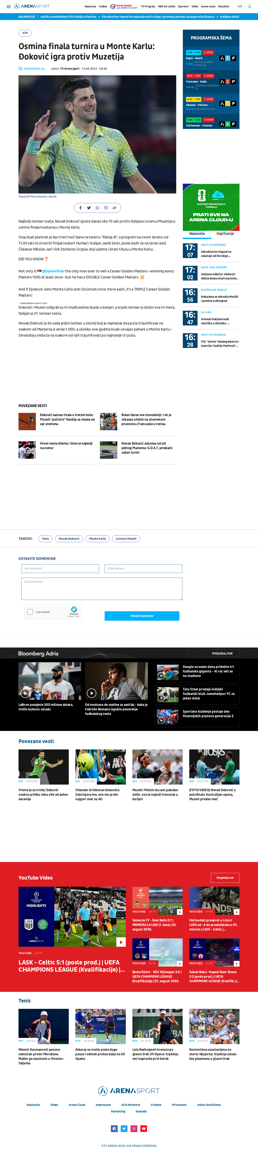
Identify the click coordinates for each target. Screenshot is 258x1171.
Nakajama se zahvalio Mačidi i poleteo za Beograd (219, 299)
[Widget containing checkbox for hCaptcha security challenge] (52, 612)
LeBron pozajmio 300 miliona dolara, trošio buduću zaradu (46, 707)
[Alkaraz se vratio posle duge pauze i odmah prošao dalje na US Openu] (100, 1026)
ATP (25, 33)
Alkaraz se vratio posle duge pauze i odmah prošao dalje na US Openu (100, 1054)
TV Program (148, 6)
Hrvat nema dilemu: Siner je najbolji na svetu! (66, 445)
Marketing (118, 1111)
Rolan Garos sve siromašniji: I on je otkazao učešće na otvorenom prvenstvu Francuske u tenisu (146, 419)
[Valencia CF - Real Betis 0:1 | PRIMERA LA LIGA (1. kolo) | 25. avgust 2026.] (157, 901)
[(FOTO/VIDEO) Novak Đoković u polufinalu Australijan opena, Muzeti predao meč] (214, 767)
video (54, 1105)
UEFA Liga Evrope (214, 267)
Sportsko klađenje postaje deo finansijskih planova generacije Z (208, 713)
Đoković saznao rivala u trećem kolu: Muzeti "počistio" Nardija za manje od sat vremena (67, 419)
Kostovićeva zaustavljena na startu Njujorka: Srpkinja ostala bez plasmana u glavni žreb (212, 1054)
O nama (156, 1105)
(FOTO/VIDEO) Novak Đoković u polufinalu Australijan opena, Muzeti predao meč (212, 794)
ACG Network (130, 1105)
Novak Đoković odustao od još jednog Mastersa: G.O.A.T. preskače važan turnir (146, 448)
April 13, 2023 (41, 303)
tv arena (110, 1146)
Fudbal (103, 6)
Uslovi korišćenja (209, 1105)
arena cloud (77, 1105)
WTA (78, 1040)
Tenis (45, 539)
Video (195, 6)
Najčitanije (225, 233)
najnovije (33, 1105)
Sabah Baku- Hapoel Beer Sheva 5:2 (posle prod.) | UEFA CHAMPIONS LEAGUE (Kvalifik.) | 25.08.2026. (213, 977)
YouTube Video (36, 878)
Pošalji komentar (142, 616)
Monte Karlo (97, 539)
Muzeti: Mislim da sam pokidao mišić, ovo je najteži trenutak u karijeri (155, 794)
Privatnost (179, 1105)
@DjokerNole (53, 271)
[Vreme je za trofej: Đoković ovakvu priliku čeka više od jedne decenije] (44, 767)
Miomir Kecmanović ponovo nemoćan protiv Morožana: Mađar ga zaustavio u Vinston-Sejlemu (41, 1056)
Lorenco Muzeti (126, 539)
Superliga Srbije (214, 289)
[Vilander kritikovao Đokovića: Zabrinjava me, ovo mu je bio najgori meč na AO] (100, 767)
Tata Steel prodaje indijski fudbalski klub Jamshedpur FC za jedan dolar (209, 694)
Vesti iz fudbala (213, 334)
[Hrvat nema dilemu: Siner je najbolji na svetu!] (27, 450)
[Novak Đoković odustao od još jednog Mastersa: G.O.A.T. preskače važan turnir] (108, 450)
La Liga (206, 312)
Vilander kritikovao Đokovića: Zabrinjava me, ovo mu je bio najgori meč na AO (97, 794)
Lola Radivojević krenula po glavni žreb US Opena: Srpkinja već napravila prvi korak (155, 1054)
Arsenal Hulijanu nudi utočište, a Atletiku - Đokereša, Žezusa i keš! (215, 321)
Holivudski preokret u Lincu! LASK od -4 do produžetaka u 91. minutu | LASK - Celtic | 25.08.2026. (213, 925)
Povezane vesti (33, 406)
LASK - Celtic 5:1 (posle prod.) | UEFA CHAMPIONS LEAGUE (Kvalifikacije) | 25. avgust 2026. (69, 966)
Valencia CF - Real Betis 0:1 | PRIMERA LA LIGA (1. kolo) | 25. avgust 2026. (154, 925)
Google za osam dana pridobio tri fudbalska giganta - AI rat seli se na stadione (208, 671)
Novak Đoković (69, 539)
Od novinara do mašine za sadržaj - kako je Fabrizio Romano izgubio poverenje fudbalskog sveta (116, 709)
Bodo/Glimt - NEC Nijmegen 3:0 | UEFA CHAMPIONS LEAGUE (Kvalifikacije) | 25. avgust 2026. (157, 976)
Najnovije (90, 6)
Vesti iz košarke (213, 245)
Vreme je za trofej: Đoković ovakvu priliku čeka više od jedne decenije (43, 794)
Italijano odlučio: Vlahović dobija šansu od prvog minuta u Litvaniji (220, 276)
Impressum (103, 1105)
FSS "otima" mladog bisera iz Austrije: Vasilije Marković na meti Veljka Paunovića (220, 344)
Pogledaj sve (222, 653)
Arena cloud (208, 6)
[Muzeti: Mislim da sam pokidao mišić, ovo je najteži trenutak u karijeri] (157, 767)
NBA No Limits (166, 6)
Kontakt (141, 1111)
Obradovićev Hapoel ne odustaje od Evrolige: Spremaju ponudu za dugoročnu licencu (139, 17)
